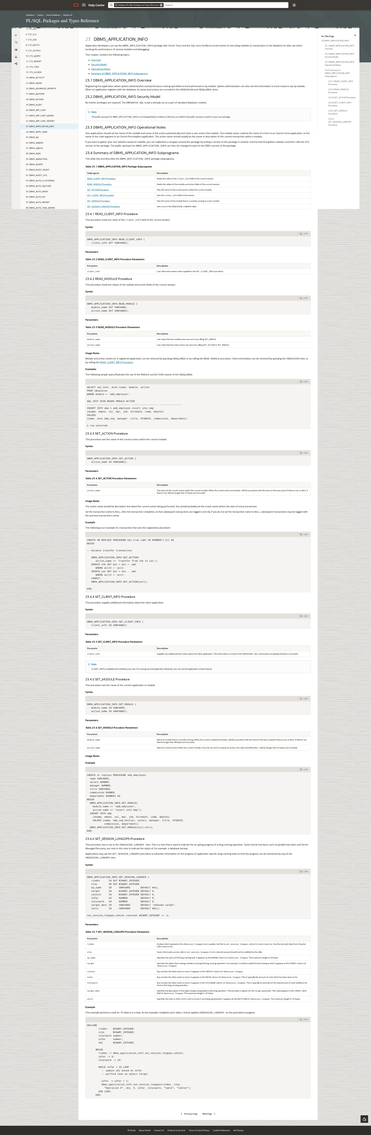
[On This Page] (355, 35)
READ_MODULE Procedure (99, 184)
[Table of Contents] (16, 35)
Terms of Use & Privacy (199, 1130)
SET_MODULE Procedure (98, 201)
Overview (96, 60)
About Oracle (145, 1130)
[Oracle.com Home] (76, 5)
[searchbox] (226, 5)
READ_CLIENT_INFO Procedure (101, 178)
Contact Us (159, 1130)
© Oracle (132, 1130)
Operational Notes (100, 69)
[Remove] (161, 5)
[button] (84, 5)
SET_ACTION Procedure (98, 189)
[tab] (192, 233)
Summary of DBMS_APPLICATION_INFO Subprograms (119, 73)
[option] (338, 40)
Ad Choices (238, 1130)
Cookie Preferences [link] (221, 1130)
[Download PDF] (16, 56)
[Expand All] (16, 42)
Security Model (99, 64)
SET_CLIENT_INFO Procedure (100, 195)
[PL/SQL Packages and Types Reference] (16, 49)
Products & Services (176, 1130)
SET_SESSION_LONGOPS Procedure (103, 206)
